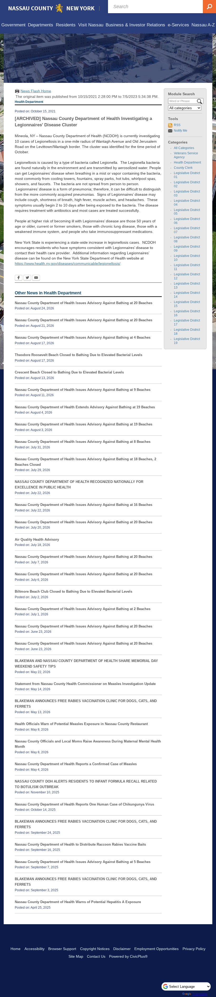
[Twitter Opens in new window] (27, 278)
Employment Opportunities (156, 949)
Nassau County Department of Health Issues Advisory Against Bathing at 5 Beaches (82, 862)
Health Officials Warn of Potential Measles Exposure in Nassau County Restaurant (81, 724)
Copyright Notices (95, 949)
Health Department (187, 162)
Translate (200, 994)
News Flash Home (36, 91)
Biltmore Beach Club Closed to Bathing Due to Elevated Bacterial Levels (73, 591)
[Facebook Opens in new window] (18, 278)
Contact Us (96, 956)
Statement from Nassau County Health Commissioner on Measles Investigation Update (85, 684)
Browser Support (62, 949)
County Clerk (183, 167)
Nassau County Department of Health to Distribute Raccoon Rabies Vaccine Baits (80, 844)
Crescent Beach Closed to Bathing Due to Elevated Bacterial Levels (69, 372)
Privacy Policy (194, 949)
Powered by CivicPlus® (128, 956)
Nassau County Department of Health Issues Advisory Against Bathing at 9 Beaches (82, 390)
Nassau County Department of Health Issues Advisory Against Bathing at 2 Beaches (82, 609)
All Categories (184, 148)
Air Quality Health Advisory (37, 539)
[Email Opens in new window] (36, 278)
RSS (177, 125)
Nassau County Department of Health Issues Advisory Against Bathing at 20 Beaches (83, 303)
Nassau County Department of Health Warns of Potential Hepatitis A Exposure (78, 902)
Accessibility (34, 949)
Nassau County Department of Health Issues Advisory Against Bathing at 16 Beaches (83, 505)
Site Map (75, 956)
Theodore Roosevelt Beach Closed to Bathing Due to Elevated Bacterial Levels (78, 355)
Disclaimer (122, 949)
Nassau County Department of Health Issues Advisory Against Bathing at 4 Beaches (82, 337)
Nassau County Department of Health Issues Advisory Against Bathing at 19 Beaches (83, 424)
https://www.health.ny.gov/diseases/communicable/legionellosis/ (67, 263)
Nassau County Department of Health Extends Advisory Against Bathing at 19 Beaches (85, 407)
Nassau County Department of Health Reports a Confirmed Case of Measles (76, 764)
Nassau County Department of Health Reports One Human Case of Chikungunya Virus (84, 804)
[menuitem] (13, 25)
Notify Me (180, 130)
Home (16, 949)
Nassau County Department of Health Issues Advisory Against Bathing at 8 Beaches (82, 442)
